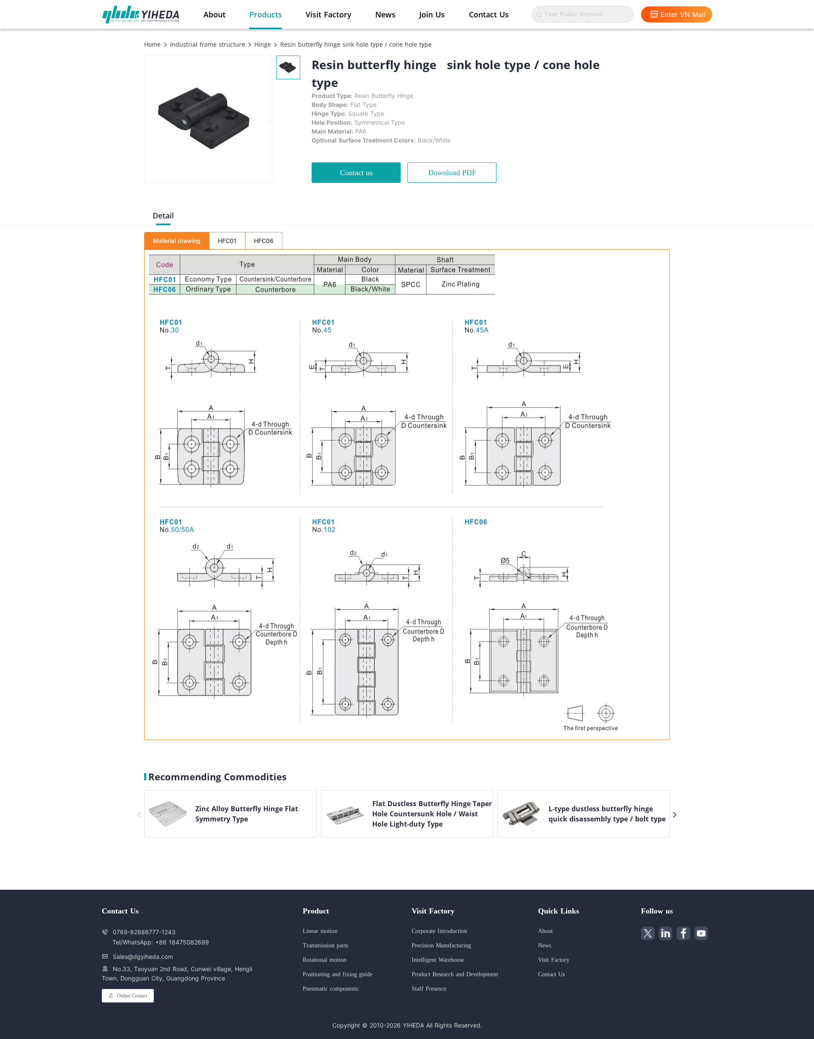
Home (152, 44)
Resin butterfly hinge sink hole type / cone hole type (355, 44)
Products (265, 14)
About (215, 14)
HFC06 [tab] (263, 240)
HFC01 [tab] (227, 240)
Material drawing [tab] (177, 240)
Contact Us (489, 14)
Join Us (432, 14)
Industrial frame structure (206, 44)
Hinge (261, 44)
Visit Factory (328, 14)
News (385, 14)
